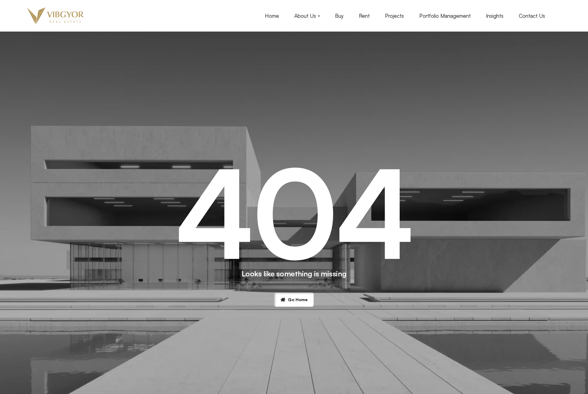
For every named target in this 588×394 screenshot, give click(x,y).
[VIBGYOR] (55, 15)
